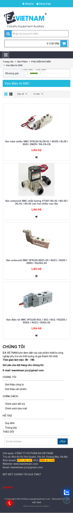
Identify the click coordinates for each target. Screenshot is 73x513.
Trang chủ (8, 61)
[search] (8, 33)
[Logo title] (36, 19)
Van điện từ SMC (14, 65)
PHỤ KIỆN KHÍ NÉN (41, 61)
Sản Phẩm (22, 61)
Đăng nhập (44, 3)
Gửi (64, 441)
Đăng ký (29, 3)
